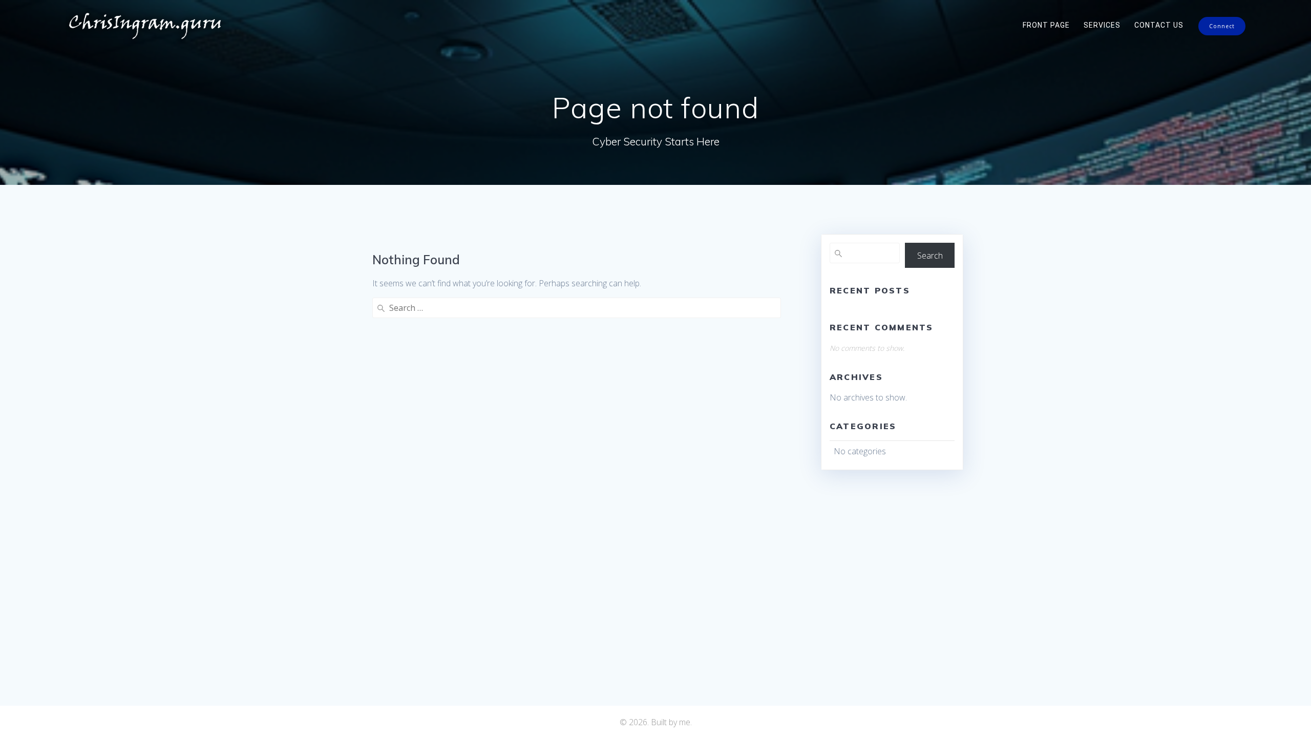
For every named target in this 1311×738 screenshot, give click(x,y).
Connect (1222, 26)
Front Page (1046, 25)
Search (930, 255)
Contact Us (1158, 25)
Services (1102, 25)
